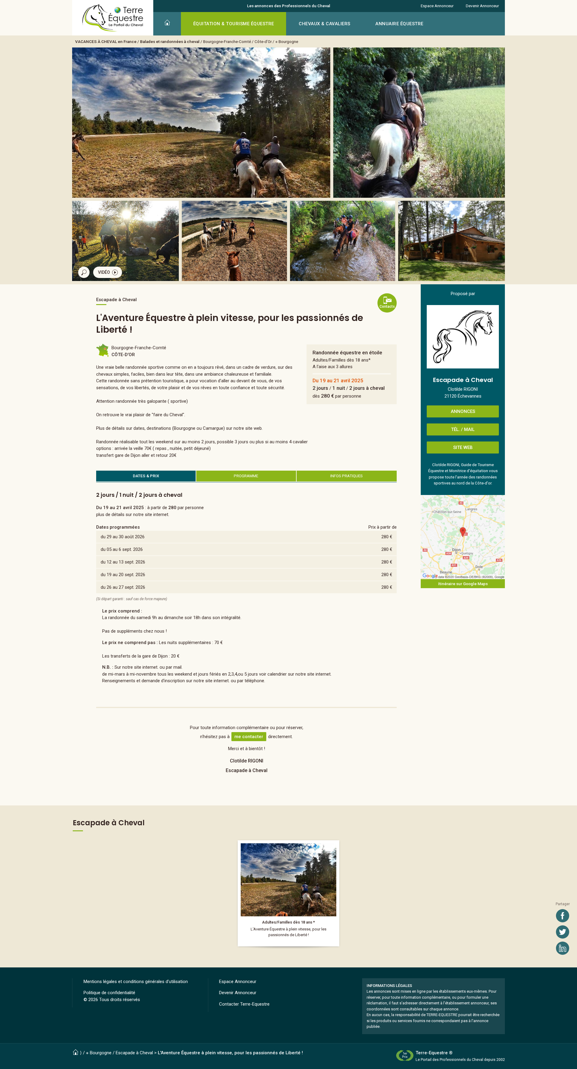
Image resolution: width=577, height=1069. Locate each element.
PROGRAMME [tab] (246, 475)
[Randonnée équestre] (288, 893)
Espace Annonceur (437, 5)
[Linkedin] (562, 948)
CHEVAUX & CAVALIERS (324, 23)
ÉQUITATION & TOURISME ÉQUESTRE (233, 23)
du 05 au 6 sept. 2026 (122, 549)
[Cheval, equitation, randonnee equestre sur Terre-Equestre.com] (113, 18)
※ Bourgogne (286, 41)
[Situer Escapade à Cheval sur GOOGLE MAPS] (463, 537)
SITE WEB (463, 447)
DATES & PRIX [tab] (146, 475)
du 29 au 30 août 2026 (123, 536)
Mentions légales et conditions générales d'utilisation (136, 981)
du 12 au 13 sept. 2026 (123, 562)
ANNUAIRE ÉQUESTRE (399, 23)
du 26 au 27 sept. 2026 (123, 587)
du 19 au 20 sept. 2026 (123, 574)
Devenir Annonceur (482, 5)
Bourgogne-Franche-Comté (227, 41)
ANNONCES (463, 411)
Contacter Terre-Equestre (244, 1004)
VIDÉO (104, 272)
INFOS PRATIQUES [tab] (346, 475)
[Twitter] (562, 932)
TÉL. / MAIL (463, 429)
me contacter (248, 736)
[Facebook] (562, 915)
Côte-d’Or (263, 41)
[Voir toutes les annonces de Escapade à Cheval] (463, 336)
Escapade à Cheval (134, 1052)
